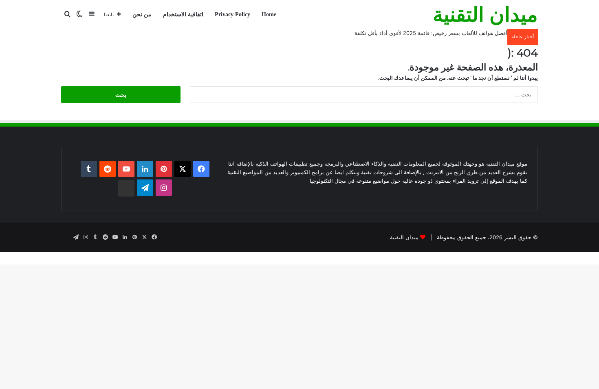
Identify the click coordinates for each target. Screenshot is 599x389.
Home (269, 14)
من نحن (142, 14)
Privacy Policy (232, 14)
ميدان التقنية (404, 237)
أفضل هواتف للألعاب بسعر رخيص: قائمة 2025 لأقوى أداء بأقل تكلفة (431, 33)
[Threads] (126, 188)
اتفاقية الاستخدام (183, 14)
